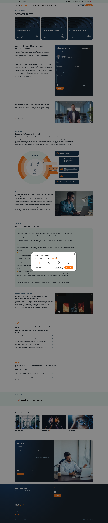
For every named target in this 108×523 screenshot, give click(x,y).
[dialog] (54, 261)
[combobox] (74, 254)
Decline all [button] (58, 267)
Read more (54, 258)
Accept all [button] (68, 267)
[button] (38, 267)
